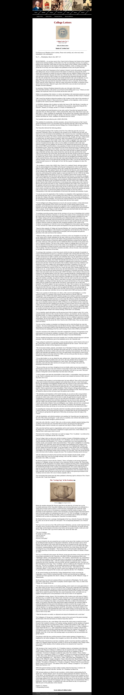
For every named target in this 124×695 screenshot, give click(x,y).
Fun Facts (60, 12)
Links (68, 12)
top (74, 480)
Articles (43, 12)
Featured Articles (58, 16)
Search (82, 12)
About (75, 12)
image (60, 502)
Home (36, 12)
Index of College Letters (62, 45)
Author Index (49, 16)
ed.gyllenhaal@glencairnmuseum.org (49, 694)
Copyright (38, 693)
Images (51, 12)
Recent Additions (69, 16)
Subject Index (40, 16)
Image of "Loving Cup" (63, 48)
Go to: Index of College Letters (62, 690)
